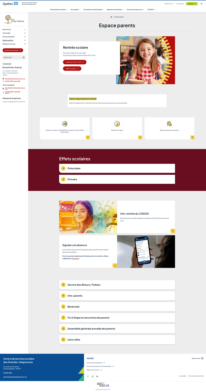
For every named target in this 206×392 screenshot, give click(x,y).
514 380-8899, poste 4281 (12, 81)
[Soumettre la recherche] (24, 57)
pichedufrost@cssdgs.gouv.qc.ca (15, 78)
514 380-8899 (7, 373)
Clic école (75, 258)
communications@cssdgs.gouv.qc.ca (15, 377)
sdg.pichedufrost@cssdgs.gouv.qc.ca (15, 88)
